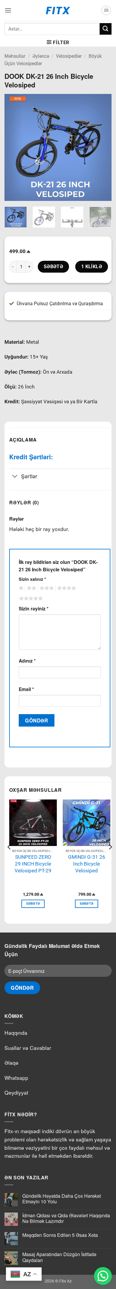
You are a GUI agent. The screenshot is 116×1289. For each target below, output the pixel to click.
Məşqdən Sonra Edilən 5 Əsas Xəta (60, 1235)
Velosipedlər (68, 56)
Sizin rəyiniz (33, 608)
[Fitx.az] (58, 10)
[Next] (102, 147)
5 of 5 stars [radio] (30, 598)
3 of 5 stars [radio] (46, 588)
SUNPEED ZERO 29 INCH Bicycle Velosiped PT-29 (33, 863)
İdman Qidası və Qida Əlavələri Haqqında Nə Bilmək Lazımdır (66, 1218)
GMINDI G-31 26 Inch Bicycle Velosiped (86, 863)
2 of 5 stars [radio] (30, 588)
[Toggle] (15, 476)
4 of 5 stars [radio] (65, 588)
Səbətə (53, 266)
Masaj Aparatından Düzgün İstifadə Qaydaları (59, 1257)
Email (26, 689)
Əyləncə (40, 56)
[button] (8, 10)
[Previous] (14, 147)
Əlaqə (11, 1062)
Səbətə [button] (33, 904)
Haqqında (15, 1032)
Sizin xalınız (32, 579)
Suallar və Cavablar (27, 1047)
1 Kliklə (91, 266)
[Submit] (106, 29)
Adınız (27, 660)
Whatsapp (16, 1077)
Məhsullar (14, 56)
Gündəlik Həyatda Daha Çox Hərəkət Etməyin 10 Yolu (61, 1198)
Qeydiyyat (16, 1092)
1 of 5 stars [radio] (20, 588)
